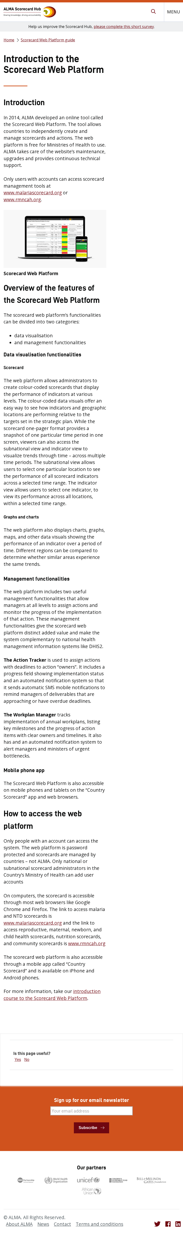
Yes (18, 1060)
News (43, 1224)
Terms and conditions (99, 1224)
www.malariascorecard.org (33, 193)
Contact (62, 1224)
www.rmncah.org (22, 199)
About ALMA (19, 1224)
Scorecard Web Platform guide (48, 40)
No (26, 1060)
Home (9, 40)
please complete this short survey (124, 26)
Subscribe (88, 1128)
